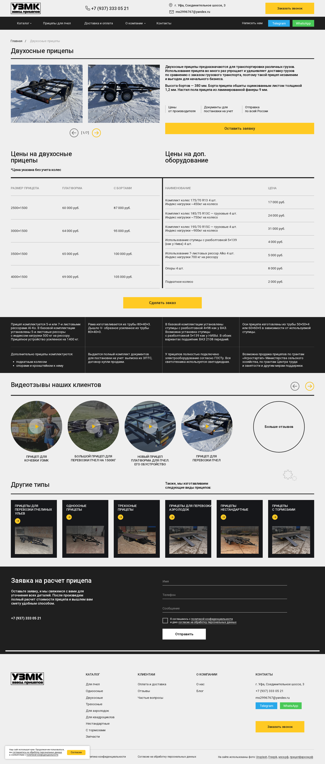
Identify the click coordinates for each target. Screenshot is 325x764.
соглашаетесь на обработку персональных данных (37, 752)
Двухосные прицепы (45, 41)
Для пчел (93, 684)
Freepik (272, 757)
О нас (200, 684)
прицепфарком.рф (301, 757)
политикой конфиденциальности (212, 619)
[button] (289, 8)
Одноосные (94, 691)
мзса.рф (283, 757)
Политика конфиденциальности (105, 756)
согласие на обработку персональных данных (207, 622)
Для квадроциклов (100, 717)
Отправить (184, 634)
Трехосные (94, 704)
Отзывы (144, 691)
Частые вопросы (150, 698)
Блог (200, 691)
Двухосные (94, 698)
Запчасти (93, 736)
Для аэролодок (97, 711)
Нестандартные (98, 723)
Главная (16, 41)
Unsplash (261, 757)
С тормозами (95, 730)
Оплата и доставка (152, 684)
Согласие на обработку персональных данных (167, 756)
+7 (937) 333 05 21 (110, 8)
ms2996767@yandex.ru (193, 12)
